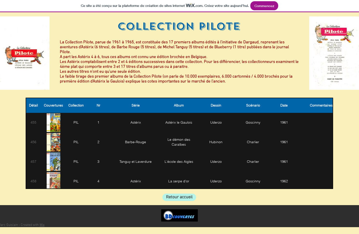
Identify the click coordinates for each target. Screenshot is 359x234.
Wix (42, 225)
